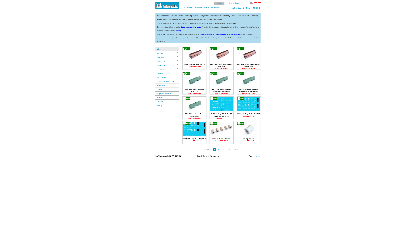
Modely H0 (160, 53)
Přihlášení (247, 8)
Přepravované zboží (164, 93)
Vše (158, 49)
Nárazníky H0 (161, 77)
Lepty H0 (160, 73)
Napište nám (215, 7)
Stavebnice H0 (162, 57)
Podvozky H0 (161, 85)
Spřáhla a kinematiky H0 (165, 81)
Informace (198, 7)
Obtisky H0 (160, 69)
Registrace (238, 8)
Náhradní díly (161, 65)
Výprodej (160, 101)
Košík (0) (257, 8)
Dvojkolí (159, 89)
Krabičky (160, 97)
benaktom (257, 156)
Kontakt (206, 7)
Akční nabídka (188, 7)
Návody (159, 106)
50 (229, 149)
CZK (232, 3)
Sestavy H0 (161, 61)
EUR (237, 3)
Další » (235, 149)
